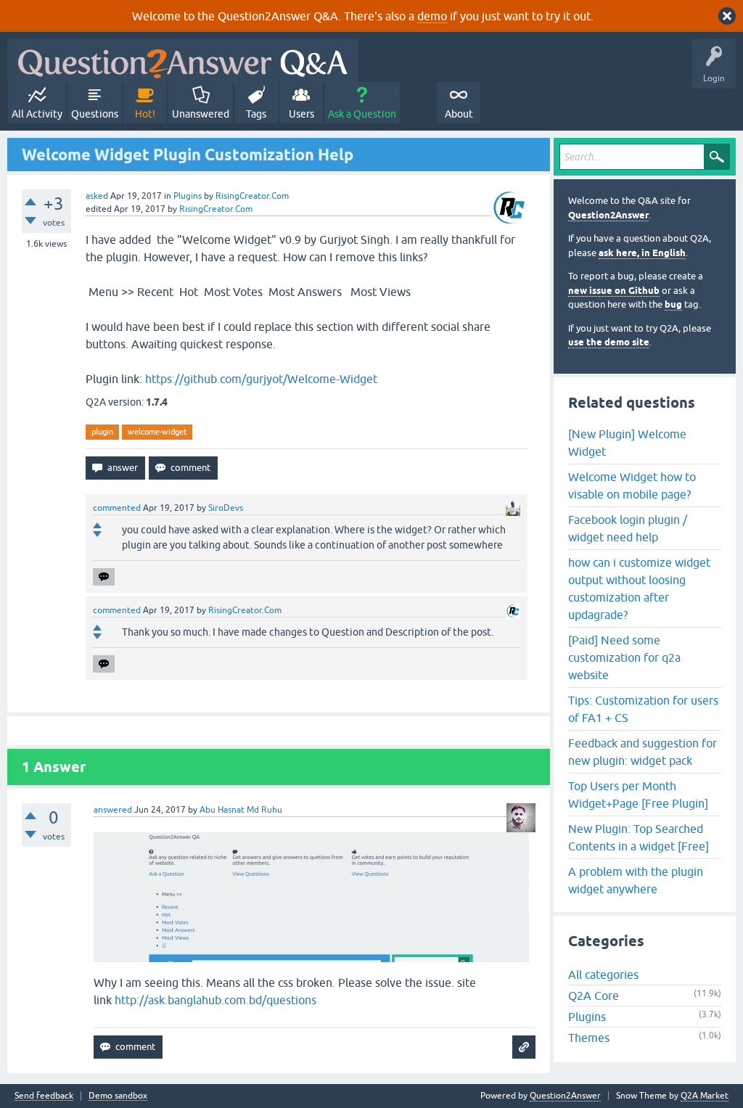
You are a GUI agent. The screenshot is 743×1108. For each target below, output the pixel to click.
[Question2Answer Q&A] (182, 60)
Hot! (145, 114)
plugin (102, 431)
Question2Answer (608, 215)
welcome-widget (157, 431)
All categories (603, 974)
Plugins (187, 196)
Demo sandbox (118, 1096)
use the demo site (608, 342)
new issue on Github (614, 290)
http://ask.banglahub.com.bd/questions (215, 999)
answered (113, 810)
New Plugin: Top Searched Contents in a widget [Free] (638, 837)
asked (97, 196)
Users (301, 114)
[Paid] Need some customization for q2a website (624, 657)
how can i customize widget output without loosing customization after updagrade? (639, 588)
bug (673, 304)
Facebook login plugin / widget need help (627, 528)
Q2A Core (593, 995)
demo (432, 15)
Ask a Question (362, 114)
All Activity (37, 114)
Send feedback (44, 1096)
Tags (256, 114)
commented (117, 508)
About (459, 114)
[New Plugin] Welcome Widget (627, 442)
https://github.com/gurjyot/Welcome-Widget (261, 378)
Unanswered (200, 114)
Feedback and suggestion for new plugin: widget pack (642, 751)
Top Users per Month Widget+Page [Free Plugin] (638, 794)
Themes (588, 1037)
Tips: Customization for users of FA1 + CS (643, 709)
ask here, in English (642, 252)
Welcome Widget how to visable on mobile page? (632, 485)
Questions (94, 114)
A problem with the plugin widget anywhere (635, 880)
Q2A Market (704, 1096)
